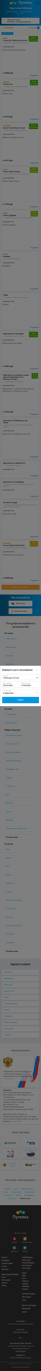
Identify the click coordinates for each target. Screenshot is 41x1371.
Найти (20, 700)
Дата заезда (7, 683)
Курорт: (5, 675)
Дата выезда (25, 683)
